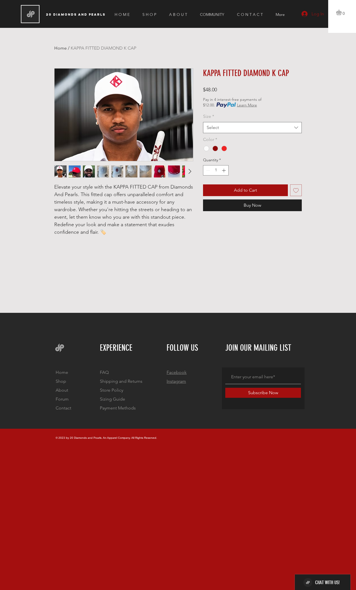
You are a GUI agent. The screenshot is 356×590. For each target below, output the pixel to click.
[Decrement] (207, 170)
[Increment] (224, 170)
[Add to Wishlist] (296, 190)
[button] (342, 12)
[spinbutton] (216, 170)
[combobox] (252, 127)
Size (208, 116)
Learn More (247, 105)
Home (60, 48)
